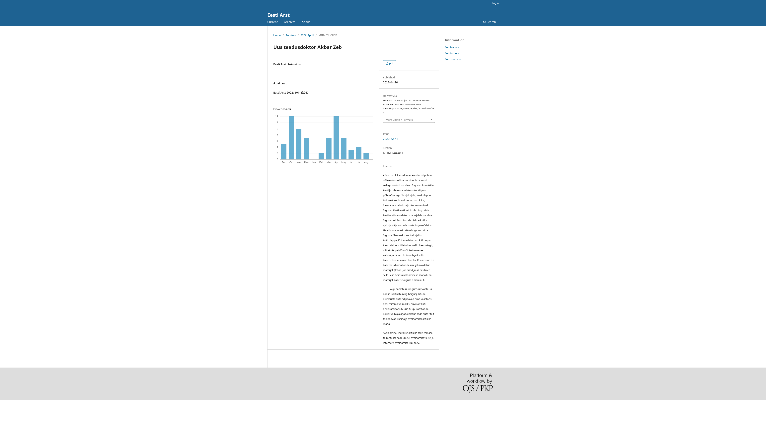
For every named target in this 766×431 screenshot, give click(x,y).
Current (272, 22)
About (306, 22)
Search (491, 22)
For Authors (452, 53)
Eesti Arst (278, 15)
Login (495, 3)
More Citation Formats (399, 120)
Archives (289, 22)
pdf (391, 63)
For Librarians (453, 59)
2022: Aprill (307, 35)
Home (277, 35)
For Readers (452, 47)
